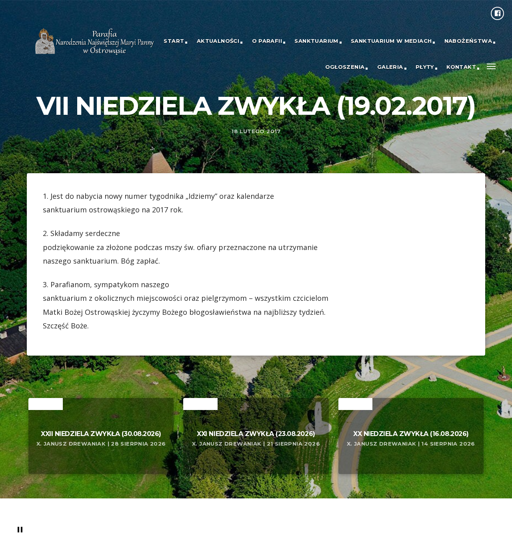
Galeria (390, 67)
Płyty (425, 67)
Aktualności (218, 41)
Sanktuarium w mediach (391, 41)
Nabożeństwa (468, 41)
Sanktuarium (316, 41)
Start (174, 41)
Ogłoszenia (345, 67)
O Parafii (267, 41)
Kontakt (461, 67)
